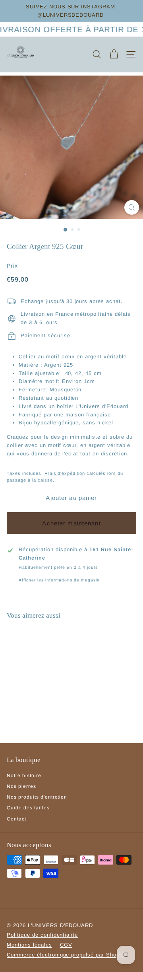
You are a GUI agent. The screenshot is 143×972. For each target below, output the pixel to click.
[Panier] (113, 54)
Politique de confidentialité (42, 935)
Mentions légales (29, 945)
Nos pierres (21, 786)
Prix (12, 265)
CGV (66, 945)
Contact (16, 819)
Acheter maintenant (71, 523)
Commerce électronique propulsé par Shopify (66, 955)
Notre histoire (24, 775)
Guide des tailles (28, 808)
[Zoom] (131, 207)
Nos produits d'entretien (37, 797)
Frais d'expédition (64, 473)
